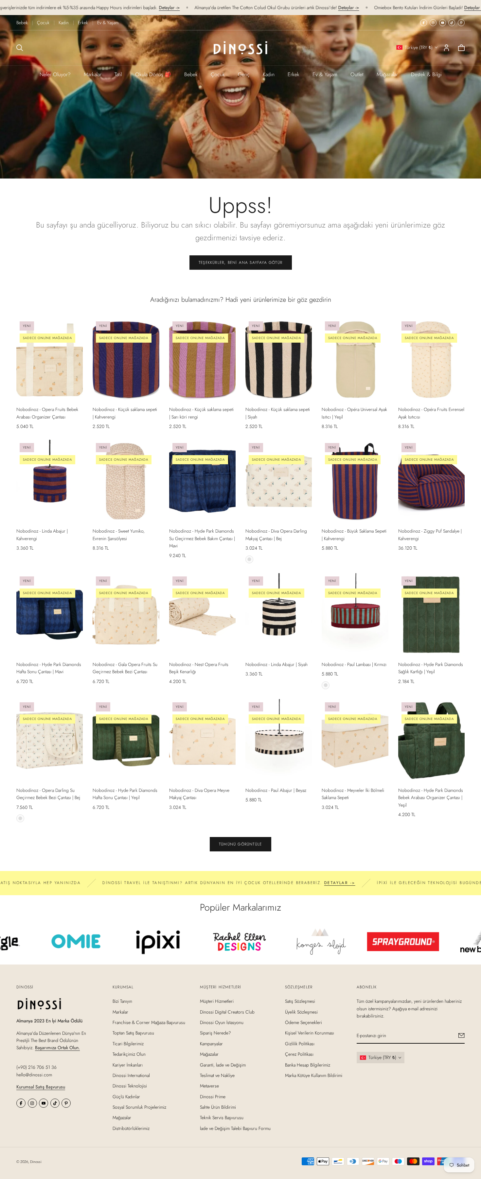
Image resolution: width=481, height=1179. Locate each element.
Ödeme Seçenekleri (303, 1022)
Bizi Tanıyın (122, 1001)
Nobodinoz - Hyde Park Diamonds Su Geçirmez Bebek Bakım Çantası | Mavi (202, 538)
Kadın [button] (269, 74)
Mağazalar (387, 74)
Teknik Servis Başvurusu (221, 1117)
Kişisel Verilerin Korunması (309, 1033)
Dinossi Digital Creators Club (227, 1011)
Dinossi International (131, 1075)
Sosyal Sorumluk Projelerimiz (139, 1107)
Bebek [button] (191, 74)
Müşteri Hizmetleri (217, 1001)
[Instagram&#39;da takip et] (433, 22)
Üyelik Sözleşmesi (301, 1011)
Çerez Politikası (299, 1054)
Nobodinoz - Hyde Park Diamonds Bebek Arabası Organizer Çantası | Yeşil (430, 797)
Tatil (118, 74)
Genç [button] (244, 74)
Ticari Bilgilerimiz (128, 1043)
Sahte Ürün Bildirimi (218, 1107)
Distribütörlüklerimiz (131, 1128)
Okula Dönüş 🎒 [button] (153, 74)
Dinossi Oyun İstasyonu (221, 1022)
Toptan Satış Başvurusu (133, 1033)
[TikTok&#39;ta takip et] (451, 22)
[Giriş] (446, 47)
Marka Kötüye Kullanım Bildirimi (313, 1075)
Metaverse (209, 1086)
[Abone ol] (461, 1035)
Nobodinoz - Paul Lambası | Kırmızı (354, 664)
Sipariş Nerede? (215, 1033)
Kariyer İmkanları (128, 1064)
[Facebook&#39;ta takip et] (423, 22)
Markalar (92, 74)
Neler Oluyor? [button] (55, 74)
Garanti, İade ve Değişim (223, 1064)
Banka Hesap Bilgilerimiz (307, 1064)
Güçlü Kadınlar (126, 1096)
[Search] (19, 47)
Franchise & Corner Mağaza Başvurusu (149, 1022)
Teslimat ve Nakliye (217, 1075)
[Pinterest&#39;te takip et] (461, 22)
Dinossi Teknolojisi (130, 1086)
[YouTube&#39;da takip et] (442, 22)
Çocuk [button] (218, 74)
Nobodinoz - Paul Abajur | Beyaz (275, 790)
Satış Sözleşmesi (300, 1001)
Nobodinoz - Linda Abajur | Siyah (276, 664)
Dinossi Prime (212, 1096)
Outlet (357, 74)
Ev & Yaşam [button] (324, 74)
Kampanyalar (211, 1043)
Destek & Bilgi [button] (426, 74)
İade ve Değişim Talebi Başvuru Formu (235, 1128)
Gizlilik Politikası (299, 1043)
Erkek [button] (293, 74)
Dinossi (36, 1161)
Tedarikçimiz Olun (129, 1054)
